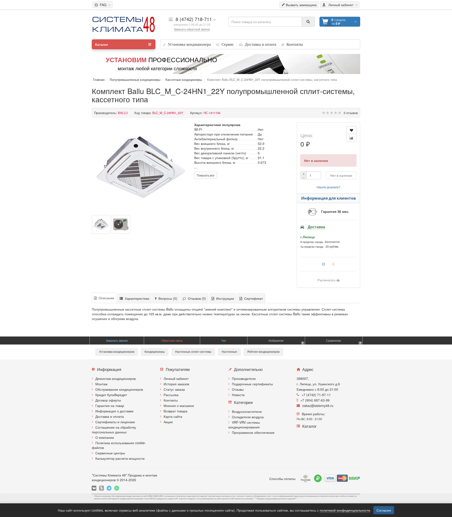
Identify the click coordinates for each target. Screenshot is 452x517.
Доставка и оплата (109, 416)
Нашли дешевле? (328, 187)
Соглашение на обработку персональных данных (114, 429)
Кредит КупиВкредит (111, 394)
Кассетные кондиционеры (183, 79)
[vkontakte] (94, 488)
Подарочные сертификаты (252, 384)
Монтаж (101, 384)
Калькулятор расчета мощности (120, 458)
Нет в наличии (341, 175)
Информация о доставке (114, 411)
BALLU (123, 113)
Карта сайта (173, 416)
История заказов (176, 384)
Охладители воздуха (248, 416)
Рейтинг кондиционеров (263, 351)
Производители (244, 378)
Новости (238, 394)
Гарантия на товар (109, 405)
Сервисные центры (110, 453)
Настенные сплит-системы (193, 351)
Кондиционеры (155, 351)
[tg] (109, 488)
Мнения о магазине (179, 405)
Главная (99, 79)
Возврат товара (175, 411)
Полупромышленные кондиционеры (135, 79)
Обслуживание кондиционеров (119, 389)
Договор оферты (108, 400)
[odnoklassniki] (101, 488)
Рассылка (171, 394)
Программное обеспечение (253, 432)
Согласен (383, 510)
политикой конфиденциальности (345, 510)
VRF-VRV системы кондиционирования (244, 424)
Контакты (171, 400)
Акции (168, 421)
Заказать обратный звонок (192, 29)
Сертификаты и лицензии (115, 421)
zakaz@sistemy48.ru (317, 405)
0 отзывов (351, 113)
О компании (104, 437)
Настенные (229, 351)
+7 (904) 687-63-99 (315, 400)
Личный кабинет (176, 378)
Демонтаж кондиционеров (115, 378)
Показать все (205, 175)
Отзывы (238, 389)
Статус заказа (174, 389)
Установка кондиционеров (116, 351)
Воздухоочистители (247, 411)
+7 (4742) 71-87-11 (316, 394)
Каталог (101, 44)
